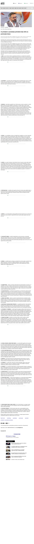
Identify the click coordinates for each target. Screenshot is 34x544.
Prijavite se (31, 3)
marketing (9, 418)
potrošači (26, 418)
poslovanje (21, 418)
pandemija (15, 418)
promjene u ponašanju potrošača (7, 420)
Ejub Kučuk (3, 418)
